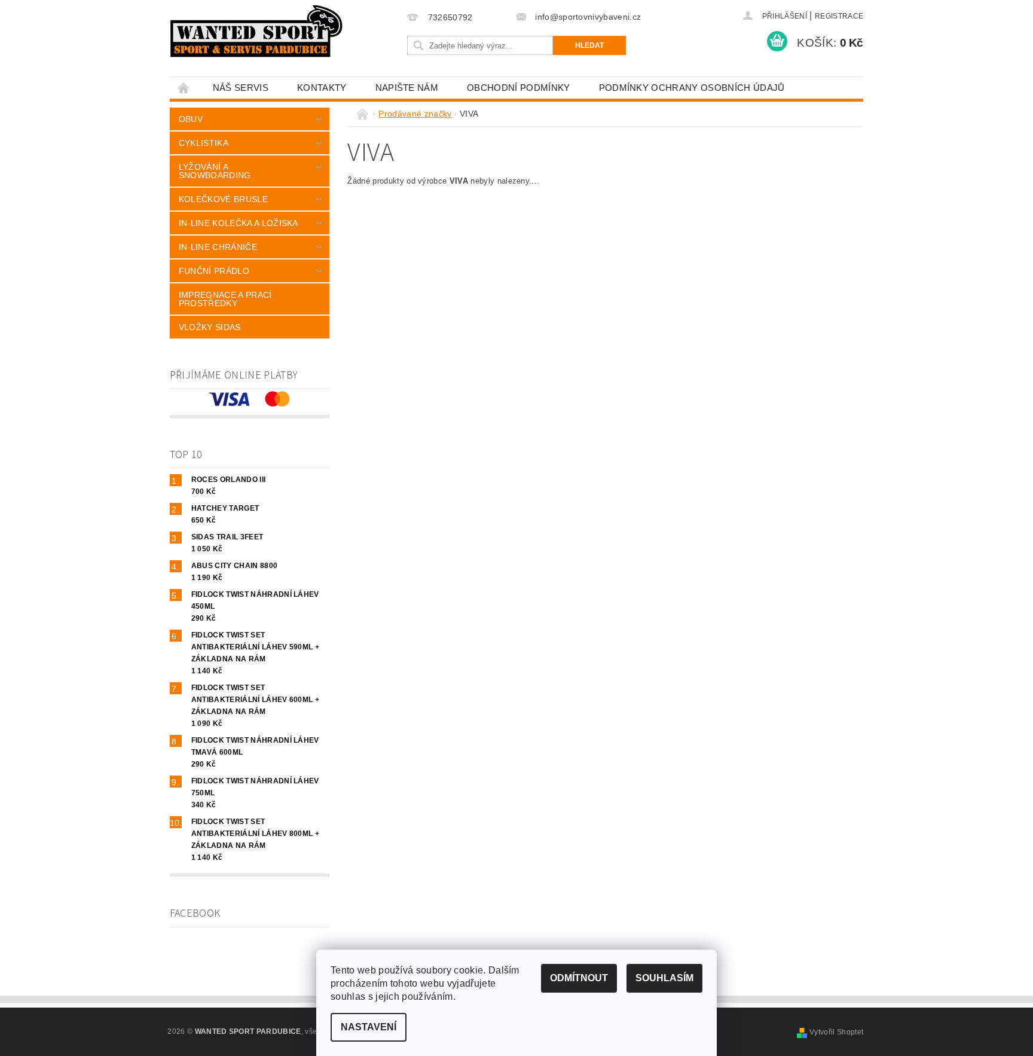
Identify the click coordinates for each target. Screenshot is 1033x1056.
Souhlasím (664, 978)
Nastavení (368, 1027)
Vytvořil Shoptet (836, 1032)
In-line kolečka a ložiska (238, 223)
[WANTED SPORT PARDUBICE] (256, 31)
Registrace (839, 16)
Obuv (191, 119)
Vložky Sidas (210, 327)
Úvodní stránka (184, 87)
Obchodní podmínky (518, 88)
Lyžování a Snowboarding (215, 171)
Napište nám (407, 88)
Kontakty (322, 88)
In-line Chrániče (218, 247)
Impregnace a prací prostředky (225, 299)
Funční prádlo (214, 271)
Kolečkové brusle (223, 199)
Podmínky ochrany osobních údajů (692, 88)
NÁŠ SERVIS (240, 88)
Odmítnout (579, 978)
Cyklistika (203, 143)
